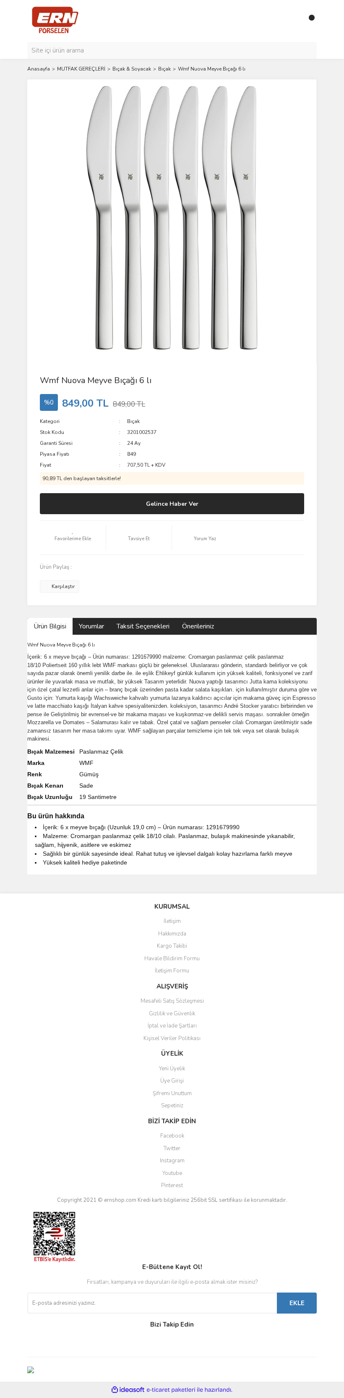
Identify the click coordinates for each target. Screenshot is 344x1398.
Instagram (172, 1160)
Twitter (172, 1148)
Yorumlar (91, 626)
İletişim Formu (172, 971)
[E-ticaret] (170, 1389)
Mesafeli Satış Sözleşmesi (172, 1001)
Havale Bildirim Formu (172, 958)
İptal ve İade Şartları (172, 1026)
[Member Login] (291, 21)
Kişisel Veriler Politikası (172, 1038)
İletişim (172, 921)
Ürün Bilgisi (50, 626)
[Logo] (55, 20)
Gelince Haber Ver (172, 504)
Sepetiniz (172, 1105)
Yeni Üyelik (172, 1068)
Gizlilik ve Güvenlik (172, 1013)
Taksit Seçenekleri (143, 626)
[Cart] (308, 21)
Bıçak (133, 421)
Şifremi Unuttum (172, 1093)
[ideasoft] (128, 1390)
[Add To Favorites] (73, 537)
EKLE (297, 1303)
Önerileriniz (198, 626)
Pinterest (172, 1185)
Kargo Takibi (172, 946)
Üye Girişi (172, 1081)
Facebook (172, 1136)
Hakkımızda (172, 934)
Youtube (172, 1173)
